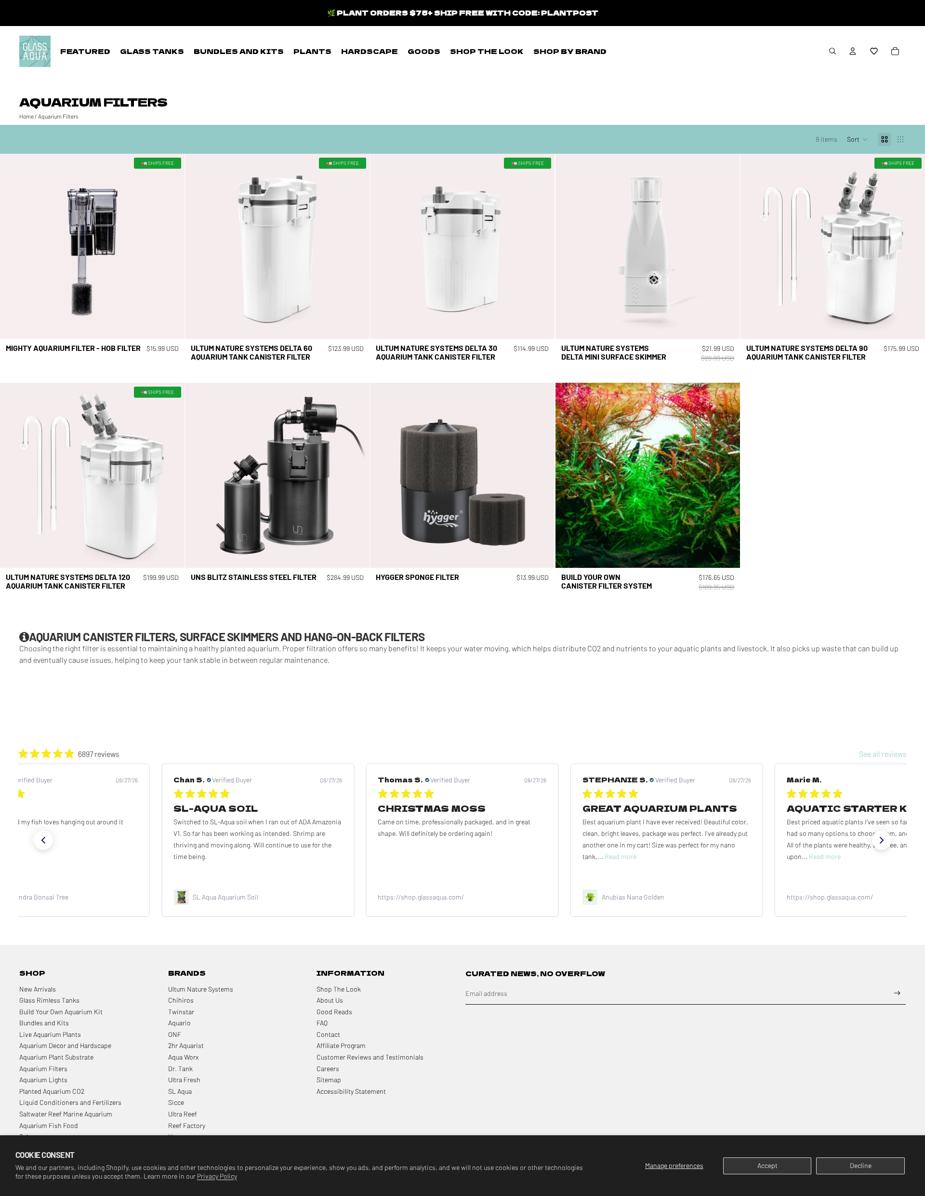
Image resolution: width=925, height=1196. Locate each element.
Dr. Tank (180, 1068)
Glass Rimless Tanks (49, 1000)
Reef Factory (186, 1125)
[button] (874, 51)
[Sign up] (897, 993)
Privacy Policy (217, 1176)
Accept (767, 1165)
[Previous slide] (14, 246)
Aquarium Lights (43, 1079)
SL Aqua (180, 1091)
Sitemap (329, 1079)
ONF (174, 1034)
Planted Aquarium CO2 (51, 1091)
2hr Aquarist (186, 1045)
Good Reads (334, 1012)
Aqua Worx (183, 1057)
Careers (328, 1068)
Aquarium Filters (58, 116)
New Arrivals (37, 989)
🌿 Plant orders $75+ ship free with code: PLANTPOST (462, 12)
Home (26, 116)
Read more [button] (416, 856)
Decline (861, 1165)
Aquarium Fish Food (48, 1125)
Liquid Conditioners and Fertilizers (70, 1102)
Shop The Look (339, 989)
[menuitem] (85, 51)
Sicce (176, 1102)
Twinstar (181, 1012)
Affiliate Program (341, 1045)
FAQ (322, 1023)
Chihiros (181, 1000)
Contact (328, 1034)
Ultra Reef (182, 1114)
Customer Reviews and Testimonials (370, 1057)
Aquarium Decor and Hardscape (65, 1045)
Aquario (179, 1023)
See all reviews (883, 753)
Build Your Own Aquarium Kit (61, 1012)
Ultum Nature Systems (200, 989)
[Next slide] (170, 246)
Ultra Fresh (184, 1079)
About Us (330, 1000)
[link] (258, 897)
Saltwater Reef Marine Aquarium (65, 1114)
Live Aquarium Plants (50, 1034)
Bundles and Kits (44, 1023)
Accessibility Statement (351, 1091)
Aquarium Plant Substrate (56, 1057)
